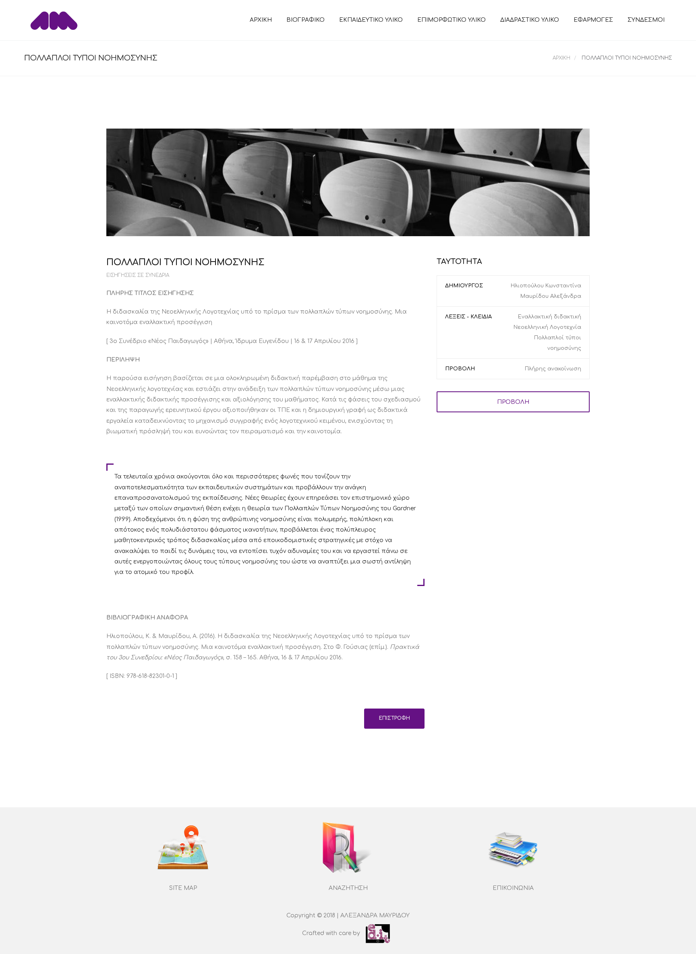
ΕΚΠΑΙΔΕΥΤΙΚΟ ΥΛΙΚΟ (371, 20)
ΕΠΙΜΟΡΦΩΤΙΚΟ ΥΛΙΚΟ (451, 20)
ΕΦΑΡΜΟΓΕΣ (593, 20)
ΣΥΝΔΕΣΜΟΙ (646, 20)
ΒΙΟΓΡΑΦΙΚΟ (305, 20)
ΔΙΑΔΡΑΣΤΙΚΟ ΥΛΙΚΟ (529, 20)
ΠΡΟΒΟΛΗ (513, 402)
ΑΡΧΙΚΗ (261, 20)
